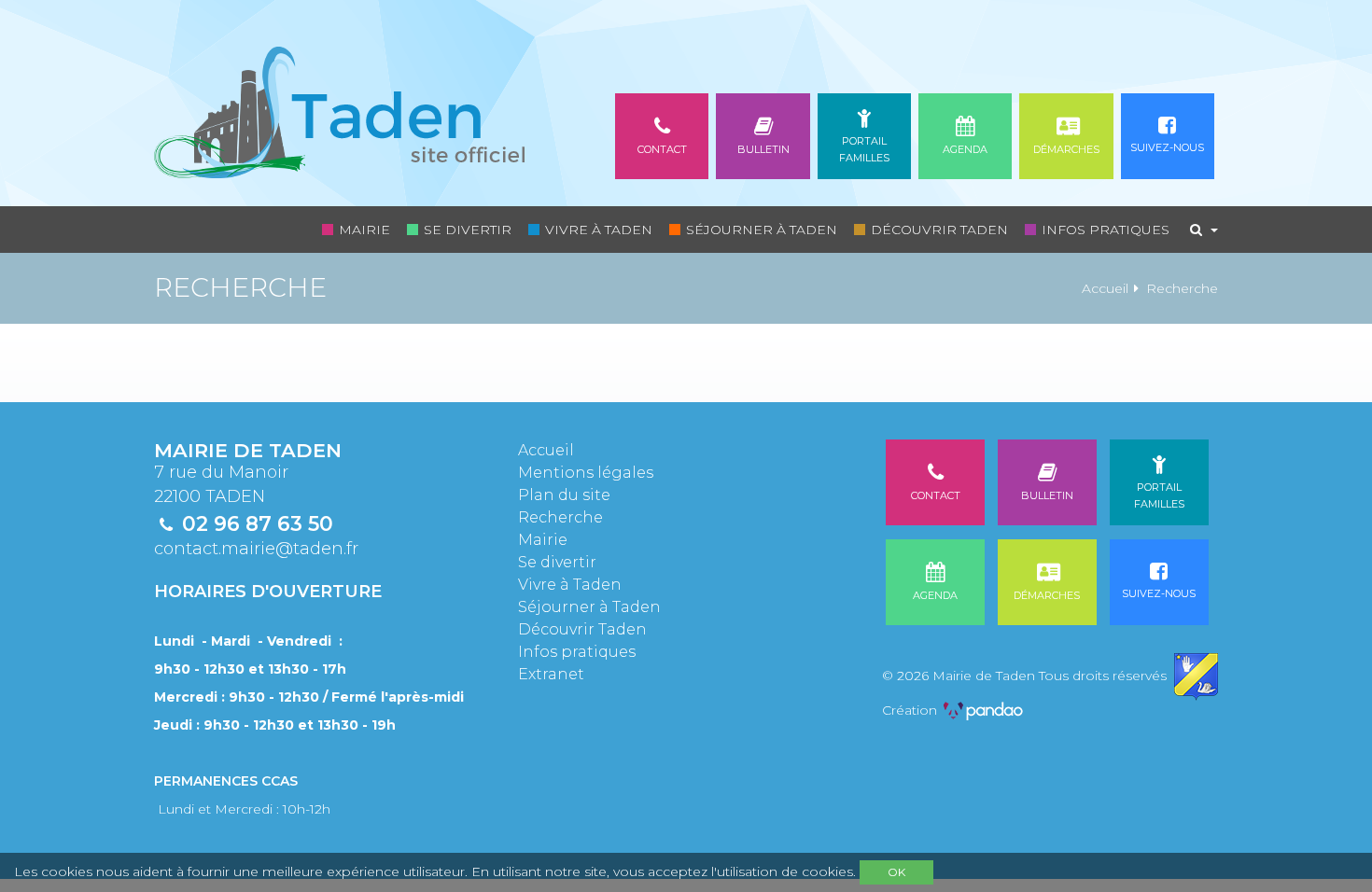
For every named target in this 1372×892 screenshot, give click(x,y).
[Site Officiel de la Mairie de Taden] (339, 103)
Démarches (1066, 149)
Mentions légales (585, 472)
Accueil (1105, 288)
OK (896, 872)
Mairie (364, 229)
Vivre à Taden (598, 229)
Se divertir (467, 229)
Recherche (560, 517)
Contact (662, 149)
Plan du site (564, 495)
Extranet (551, 674)
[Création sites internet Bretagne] (983, 710)
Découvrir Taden (939, 229)
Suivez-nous (1167, 147)
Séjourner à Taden (761, 229)
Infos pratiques (1105, 229)
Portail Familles (864, 149)
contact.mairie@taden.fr (256, 548)
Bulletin (763, 149)
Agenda (965, 149)
